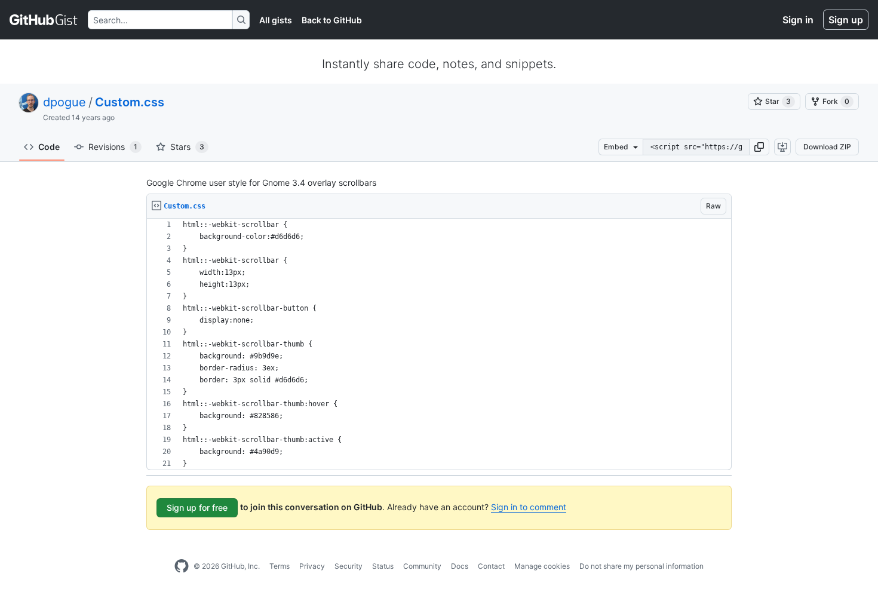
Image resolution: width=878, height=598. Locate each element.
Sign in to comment (528, 507)
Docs (459, 566)
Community (422, 566)
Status (383, 566)
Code (49, 147)
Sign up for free (197, 507)
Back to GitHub (332, 20)
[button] (759, 147)
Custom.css (129, 102)
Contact (491, 566)
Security (348, 566)
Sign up (845, 20)
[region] (439, 344)
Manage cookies (542, 566)
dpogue (64, 102)
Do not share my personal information (641, 566)
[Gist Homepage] (44, 20)
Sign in (797, 20)
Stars (187, 147)
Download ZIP (827, 146)
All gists (275, 20)
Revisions (112, 147)
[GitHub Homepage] (181, 566)
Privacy (312, 566)
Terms (279, 566)
